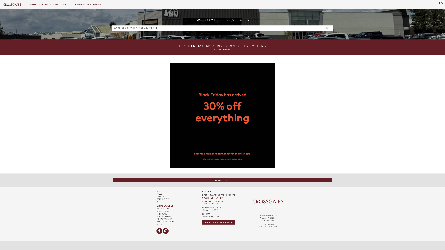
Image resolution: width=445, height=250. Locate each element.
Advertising (162, 211)
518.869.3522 (267, 220)
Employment (163, 213)
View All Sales (222, 180)
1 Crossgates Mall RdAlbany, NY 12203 (268, 216)
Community (162, 199)
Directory (161, 191)
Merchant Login (165, 221)
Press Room (162, 208)
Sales (159, 193)
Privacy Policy (164, 219)
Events (160, 196)
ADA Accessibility (165, 216)
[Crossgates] (268, 201)
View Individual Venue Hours (218, 222)
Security (161, 224)
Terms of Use (273, 226)
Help (158, 201)
